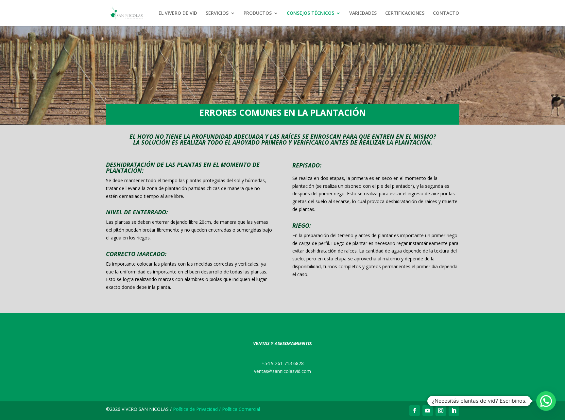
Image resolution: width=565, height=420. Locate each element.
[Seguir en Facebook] (414, 410)
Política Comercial (241, 409)
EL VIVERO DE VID (178, 13)
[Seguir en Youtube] (427, 410)
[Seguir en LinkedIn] (454, 410)
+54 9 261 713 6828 (283, 363)
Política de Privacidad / (197, 409)
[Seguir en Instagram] (441, 410)
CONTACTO (446, 13)
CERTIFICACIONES (404, 13)
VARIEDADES (363, 13)
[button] (546, 401)
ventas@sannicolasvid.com (282, 371)
